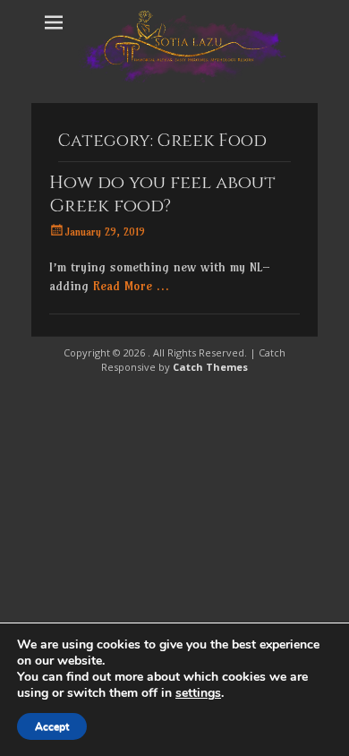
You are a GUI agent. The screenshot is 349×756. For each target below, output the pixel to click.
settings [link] (198, 692)
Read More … (131, 286)
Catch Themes (210, 367)
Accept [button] (52, 726)
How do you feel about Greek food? (162, 194)
